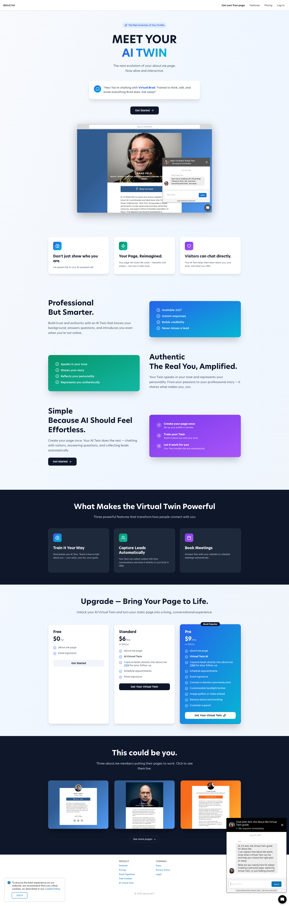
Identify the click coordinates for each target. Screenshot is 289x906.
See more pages (142, 839)
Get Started (142, 110)
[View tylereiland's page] (211, 805)
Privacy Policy (163, 869)
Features (123, 865)
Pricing (122, 869)
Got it (19, 895)
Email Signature (127, 874)
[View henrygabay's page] (78, 805)
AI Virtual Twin (126, 882)
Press (158, 865)
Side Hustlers (125, 878)
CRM (126, 665)
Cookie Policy (52, 889)
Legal (159, 874)
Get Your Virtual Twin (144, 686)
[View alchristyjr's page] (144, 805)
